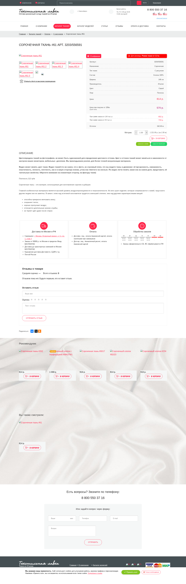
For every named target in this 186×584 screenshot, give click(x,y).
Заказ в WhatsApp (159, 144)
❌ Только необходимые (151, 572)
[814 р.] (32, 360)
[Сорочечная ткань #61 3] (59, 65)
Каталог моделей (85, 26)
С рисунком (58, 34)
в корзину (160, 138)
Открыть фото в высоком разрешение (39, 81)
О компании (41, 26)
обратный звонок (162, 18)
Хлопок (47, 34)
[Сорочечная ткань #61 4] (75, 65)
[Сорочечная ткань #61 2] (42, 65)
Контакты (161, 26)
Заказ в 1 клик (143, 144)
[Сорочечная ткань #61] (30, 55)
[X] (36, 331)
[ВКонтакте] (32, 331)
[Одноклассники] (39, 331)
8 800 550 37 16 (157, 9)
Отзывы (119, 26)
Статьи (104, 26)
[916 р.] (93, 360)
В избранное (95, 56)
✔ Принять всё (130, 572)
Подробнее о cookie (95, 573)
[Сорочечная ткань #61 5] (26, 74)
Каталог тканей (62, 26)
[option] (32, 378)
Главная (24, 26)
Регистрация (157, 2)
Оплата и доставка (140, 26)
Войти (145, 2)
